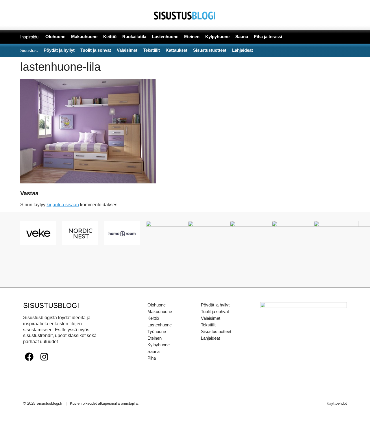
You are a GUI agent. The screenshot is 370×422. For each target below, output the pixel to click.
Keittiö (153, 318)
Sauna (153, 351)
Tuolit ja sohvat (215, 311)
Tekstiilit (208, 324)
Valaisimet (210, 318)
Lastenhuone (159, 324)
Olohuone (156, 304)
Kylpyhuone (158, 344)
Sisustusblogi (51, 305)
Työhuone (156, 331)
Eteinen (154, 338)
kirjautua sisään (63, 204)
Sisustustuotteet (216, 331)
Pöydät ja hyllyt (215, 304)
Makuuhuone (159, 311)
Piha (151, 358)
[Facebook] (29, 357)
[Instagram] (44, 357)
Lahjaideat (210, 338)
